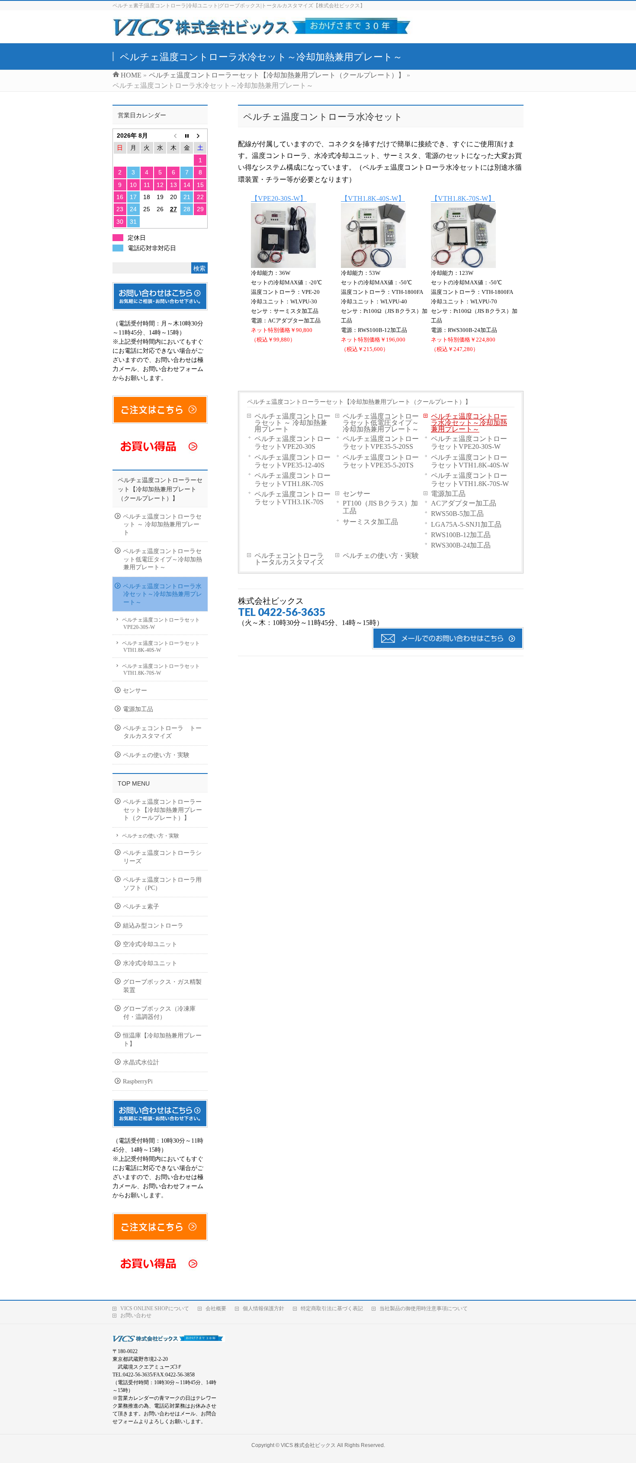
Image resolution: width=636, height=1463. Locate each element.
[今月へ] (186, 135)
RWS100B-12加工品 (461, 534)
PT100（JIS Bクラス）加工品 (380, 507)
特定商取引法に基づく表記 (332, 1308)
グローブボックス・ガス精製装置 (162, 986)
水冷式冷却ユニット (150, 963)
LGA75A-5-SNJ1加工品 (466, 524)
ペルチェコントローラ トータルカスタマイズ (292, 559)
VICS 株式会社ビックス (308, 1445)
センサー (356, 493)
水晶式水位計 (141, 1062)
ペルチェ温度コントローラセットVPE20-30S (292, 442)
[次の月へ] (200, 135)
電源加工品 (448, 493)
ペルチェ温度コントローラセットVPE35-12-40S (292, 461)
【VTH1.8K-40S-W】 (373, 198)
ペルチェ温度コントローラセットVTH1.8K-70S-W (470, 479)
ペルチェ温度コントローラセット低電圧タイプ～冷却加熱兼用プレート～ (381, 422)
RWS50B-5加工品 (457, 513)
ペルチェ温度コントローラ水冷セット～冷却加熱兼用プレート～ (469, 422)
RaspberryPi (138, 1081)
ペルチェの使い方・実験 (381, 555)
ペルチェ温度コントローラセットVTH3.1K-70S (292, 498)
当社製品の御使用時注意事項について (423, 1308)
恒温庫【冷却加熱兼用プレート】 (162, 1039)
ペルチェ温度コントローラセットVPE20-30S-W (469, 442)
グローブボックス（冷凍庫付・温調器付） (159, 1012)
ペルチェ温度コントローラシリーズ (162, 857)
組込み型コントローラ (153, 925)
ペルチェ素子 (141, 906)
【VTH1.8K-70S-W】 (463, 198)
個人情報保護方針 (263, 1308)
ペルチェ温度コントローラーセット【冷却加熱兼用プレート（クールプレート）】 (359, 401)
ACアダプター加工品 (463, 503)
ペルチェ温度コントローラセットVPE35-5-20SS (381, 442)
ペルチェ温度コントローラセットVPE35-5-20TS (381, 461)
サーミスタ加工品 (370, 521)
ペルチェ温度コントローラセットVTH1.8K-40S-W (470, 461)
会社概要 (216, 1308)
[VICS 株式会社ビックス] (263, 32)
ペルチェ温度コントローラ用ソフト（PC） (162, 884)
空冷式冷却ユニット (150, 944)
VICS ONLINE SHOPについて (154, 1308)
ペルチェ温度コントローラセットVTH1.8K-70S (292, 479)
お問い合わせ (135, 1315)
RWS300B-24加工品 (461, 545)
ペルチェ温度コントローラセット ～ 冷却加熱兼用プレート (292, 422)
